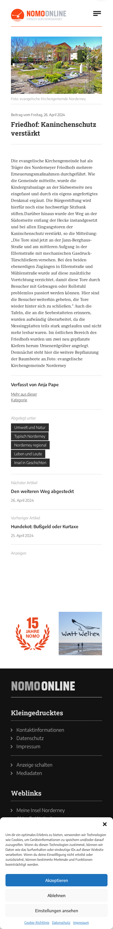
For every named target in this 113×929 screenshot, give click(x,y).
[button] (105, 824)
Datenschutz (61, 922)
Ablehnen (56, 895)
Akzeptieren (56, 880)
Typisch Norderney (29, 436)
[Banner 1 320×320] (32, 585)
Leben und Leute (28, 453)
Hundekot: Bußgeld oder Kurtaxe (44, 526)
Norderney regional (30, 445)
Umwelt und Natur (30, 427)
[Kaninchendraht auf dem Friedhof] (56, 65)
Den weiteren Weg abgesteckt (42, 491)
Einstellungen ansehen (56, 910)
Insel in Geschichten (30, 462)
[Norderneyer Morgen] (39, 15)
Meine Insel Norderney (40, 810)
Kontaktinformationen (40, 729)
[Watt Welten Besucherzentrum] (80, 633)
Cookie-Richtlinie (36, 922)
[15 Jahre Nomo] (32, 633)
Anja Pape (48, 384)
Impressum (81, 922)
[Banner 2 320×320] (80, 585)
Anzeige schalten (34, 764)
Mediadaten (29, 773)
